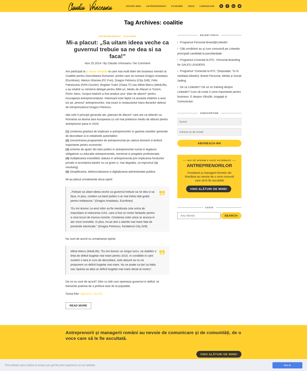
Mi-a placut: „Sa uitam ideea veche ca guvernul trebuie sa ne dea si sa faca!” (117, 49)
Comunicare (207, 6)
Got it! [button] (287, 365)
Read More (78, 305)
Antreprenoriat (156, 6)
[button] (96, 365)
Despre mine (133, 6)
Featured (129, 36)
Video (191, 6)
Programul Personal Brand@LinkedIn (204, 42)
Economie (177, 6)
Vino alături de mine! (208, 189)
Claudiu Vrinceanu (119, 63)
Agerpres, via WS (91, 293)
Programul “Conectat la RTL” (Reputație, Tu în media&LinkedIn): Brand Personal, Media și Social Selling (209, 75)
